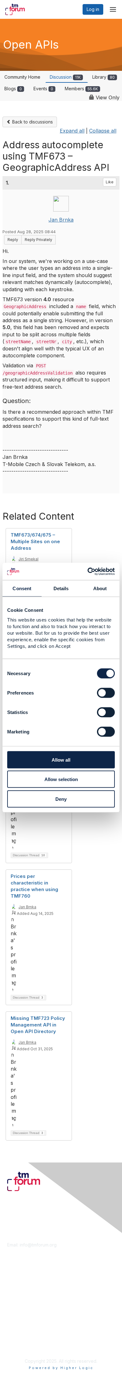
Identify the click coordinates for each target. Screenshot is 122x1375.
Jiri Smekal (28, 559)
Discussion (65, 77)
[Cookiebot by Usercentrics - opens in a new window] (88, 571)
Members (81, 88)
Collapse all (102, 131)
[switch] (106, 693)
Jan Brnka (61, 220)
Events (43, 88)
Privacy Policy (21, 1345)
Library (103, 77)
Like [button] (110, 182)
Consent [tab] (22, 588)
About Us (16, 1333)
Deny (61, 798)
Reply (13, 239)
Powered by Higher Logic (61, 1368)
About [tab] (100, 588)
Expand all (72, 131)
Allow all (61, 759)
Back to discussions (32, 121)
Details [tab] (61, 588)
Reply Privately (38, 239)
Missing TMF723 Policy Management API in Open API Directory (38, 1024)
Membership (20, 1285)
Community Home (22, 77)
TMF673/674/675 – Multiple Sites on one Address (35, 541)
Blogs (13, 88)
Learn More (19, 1292)
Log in (93, 9)
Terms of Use (21, 1339)
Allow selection (61, 779)
